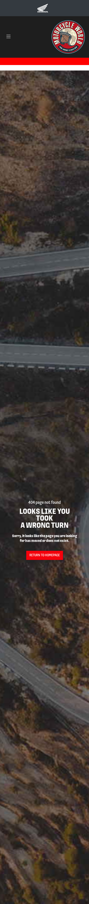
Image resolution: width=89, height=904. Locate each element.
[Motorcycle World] (68, 37)
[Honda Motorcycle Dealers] (42, 8)
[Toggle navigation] (8, 37)
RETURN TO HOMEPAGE (44, 555)
